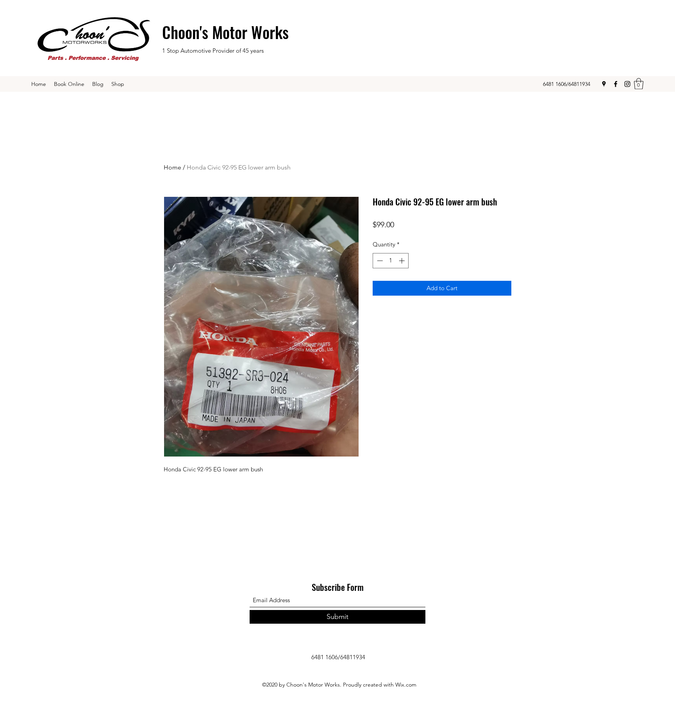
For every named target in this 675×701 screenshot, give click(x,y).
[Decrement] (379, 260)
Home (172, 167)
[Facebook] (616, 84)
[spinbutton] (390, 260)
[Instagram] (627, 84)
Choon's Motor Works (225, 32)
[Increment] (402, 260)
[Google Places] (604, 84)
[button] (638, 83)
